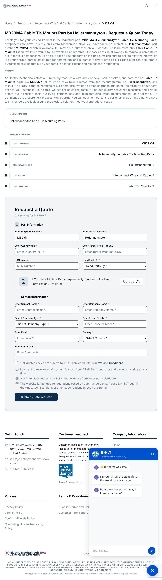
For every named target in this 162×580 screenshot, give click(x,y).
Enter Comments (24, 346)
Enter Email (22, 332)
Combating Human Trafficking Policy (24, 526)
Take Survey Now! (70, 482)
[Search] (146, 5)
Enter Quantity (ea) (26, 245)
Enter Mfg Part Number (28, 231)
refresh (152, 454)
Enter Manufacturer (94, 231)
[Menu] (155, 5)
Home (8, 23)
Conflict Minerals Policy (20, 518)
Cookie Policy (13, 512)
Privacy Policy (14, 507)
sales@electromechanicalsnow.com (29, 461)
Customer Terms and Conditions (79, 512)
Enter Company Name (96, 303)
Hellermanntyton (86, 23)
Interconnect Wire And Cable (51, 23)
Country (88, 332)
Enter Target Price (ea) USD (98, 245)
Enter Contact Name (27, 303)
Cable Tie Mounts (139, 186)
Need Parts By (91, 260)
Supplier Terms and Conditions (78, 507)
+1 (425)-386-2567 (22, 468)
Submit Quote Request (36, 397)
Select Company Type (28, 318)
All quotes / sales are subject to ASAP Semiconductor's (71, 362)
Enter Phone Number (95, 318)
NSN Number (22, 260)
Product (22, 23)
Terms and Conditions (108, 362)
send (152, 551)
